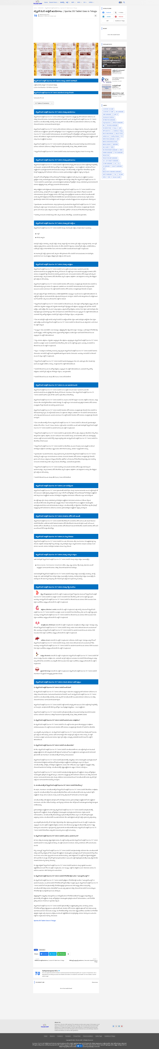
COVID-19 (115, 114)
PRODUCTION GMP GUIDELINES (110, 158)
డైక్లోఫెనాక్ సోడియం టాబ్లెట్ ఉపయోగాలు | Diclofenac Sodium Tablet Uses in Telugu (118, 95)
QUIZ (104, 169)
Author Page (99, 1036)
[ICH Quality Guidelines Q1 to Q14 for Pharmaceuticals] (106, 80)
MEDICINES (41, 8)
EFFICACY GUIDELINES (118, 122)
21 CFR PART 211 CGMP (108, 111)
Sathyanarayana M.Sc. (50, 971)
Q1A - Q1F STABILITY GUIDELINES (110, 160)
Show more (95, 982)
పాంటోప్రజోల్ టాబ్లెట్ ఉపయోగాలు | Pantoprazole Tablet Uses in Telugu (117, 88)
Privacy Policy (77, 1036)
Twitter (54, 954)
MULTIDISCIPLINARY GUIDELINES (110, 150)
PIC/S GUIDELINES (119, 152)
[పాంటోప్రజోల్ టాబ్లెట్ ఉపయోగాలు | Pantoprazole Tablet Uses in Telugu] (106, 87)
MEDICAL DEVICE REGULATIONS (110, 141)
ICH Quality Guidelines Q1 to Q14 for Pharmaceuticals (118, 79)
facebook (108, 12)
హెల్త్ (67, 2)
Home (46, 2)
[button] (120, 2)
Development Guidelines (108, 117)
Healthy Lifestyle (115, 136)
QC (119, 163)
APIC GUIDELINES (119, 111)
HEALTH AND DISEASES (108, 133)
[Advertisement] (66, 31)
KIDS (118, 139)
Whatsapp (62, 954)
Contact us (60, 1036)
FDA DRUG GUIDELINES (112, 125)
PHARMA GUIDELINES (107, 152)
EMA (104, 125)
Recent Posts (53, 2)
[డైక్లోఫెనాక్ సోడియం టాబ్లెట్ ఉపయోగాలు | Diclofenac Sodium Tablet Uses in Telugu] (106, 95)
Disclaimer (68, 1036)
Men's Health (106, 147)
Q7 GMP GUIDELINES (107, 163)
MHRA (112, 147)
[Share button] (68, 954)
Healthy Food (106, 136)
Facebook (45, 954)
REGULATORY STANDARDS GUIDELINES (112, 171)
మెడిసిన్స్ (62, 2)
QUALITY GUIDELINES (117, 166)
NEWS (121, 150)
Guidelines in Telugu (120, 20)
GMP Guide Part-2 (107, 130)
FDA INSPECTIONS (107, 128)
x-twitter (121, 12)
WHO (78, 2)
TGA (115, 174)
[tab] (46, 2)
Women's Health (116, 177)
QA (115, 163)
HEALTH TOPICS (119, 133)
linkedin (109, 16)
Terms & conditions (88, 1036)
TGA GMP (120, 174)
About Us (52, 1036)
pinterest (121, 16)
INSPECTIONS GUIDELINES (109, 139)
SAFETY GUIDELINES (107, 174)
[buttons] (113, 1026)
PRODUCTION (106, 155)
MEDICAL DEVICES (107, 144)
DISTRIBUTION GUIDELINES (109, 120)
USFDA (91, 2)
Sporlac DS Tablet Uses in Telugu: (45, 920)
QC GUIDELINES (106, 166)
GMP (72, 2)
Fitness (115, 128)
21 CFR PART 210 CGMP (108, 109)
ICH (84, 2)
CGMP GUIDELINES (107, 114)
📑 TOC (79, 1046)
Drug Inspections (107, 122)
